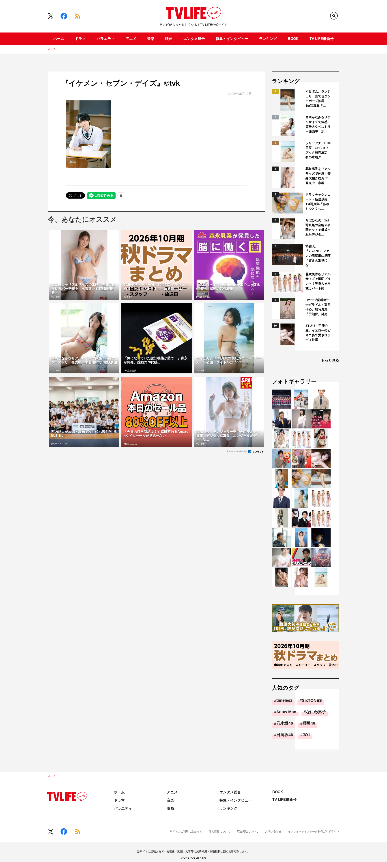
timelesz (284, 700)
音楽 (150, 39)
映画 (168, 39)
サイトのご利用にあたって (186, 831)
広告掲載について (247, 831)
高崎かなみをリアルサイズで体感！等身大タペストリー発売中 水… (318, 124)
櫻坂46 (309, 723)
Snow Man (286, 712)
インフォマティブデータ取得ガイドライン (313, 831)
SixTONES (312, 700)
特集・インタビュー (232, 39)
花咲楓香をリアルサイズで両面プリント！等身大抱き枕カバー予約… (318, 281)
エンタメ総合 (194, 39)
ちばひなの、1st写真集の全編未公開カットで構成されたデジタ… (318, 227)
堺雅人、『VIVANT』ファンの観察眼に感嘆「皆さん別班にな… (318, 255)
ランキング (268, 39)
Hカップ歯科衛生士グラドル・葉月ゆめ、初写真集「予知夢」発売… (318, 307)
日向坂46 (284, 734)
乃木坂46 (284, 723)
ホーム (58, 39)
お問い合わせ (273, 831)
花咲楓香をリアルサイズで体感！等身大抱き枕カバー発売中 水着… (318, 176)
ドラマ (80, 39)
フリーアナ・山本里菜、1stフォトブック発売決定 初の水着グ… (318, 150)
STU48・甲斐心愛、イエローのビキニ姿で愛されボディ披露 (318, 333)
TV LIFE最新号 (322, 39)
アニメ (131, 39)
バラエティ (106, 39)
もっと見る (330, 360)
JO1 (306, 734)
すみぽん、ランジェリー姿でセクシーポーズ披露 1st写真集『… (318, 98)
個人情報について (219, 831)
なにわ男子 (316, 712)
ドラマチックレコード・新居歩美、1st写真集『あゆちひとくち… (318, 201)
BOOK (293, 39)
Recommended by (237, 451)
